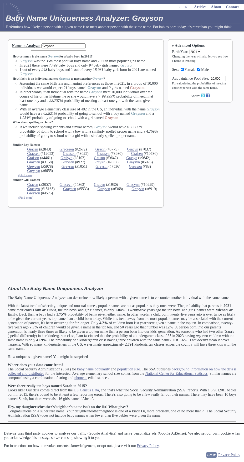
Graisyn (66, 158)
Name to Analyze (25, 46)
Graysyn (133, 162)
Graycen (33, 162)
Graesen (33, 153)
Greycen (33, 166)
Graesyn (103, 153)
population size (128, 369)
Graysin (100, 162)
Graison (33, 158)
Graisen (137, 153)
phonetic (80, 378)
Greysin (101, 166)
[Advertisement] (203, 138)
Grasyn (131, 158)
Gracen (32, 149)
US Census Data (86, 390)
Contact (232, 7)
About (216, 7)
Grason (99, 158)
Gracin (100, 149)
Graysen (67, 162)
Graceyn (66, 184)
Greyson (135, 166)
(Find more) (25, 175)
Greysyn (33, 171)
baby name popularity (93, 369)
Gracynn (133, 184)
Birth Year (179, 52)
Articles (200, 7)
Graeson (69, 153)
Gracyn (132, 149)
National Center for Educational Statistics (176, 373)
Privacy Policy (148, 446)
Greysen (67, 166)
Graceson (67, 149)
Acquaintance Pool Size (190, 78)
